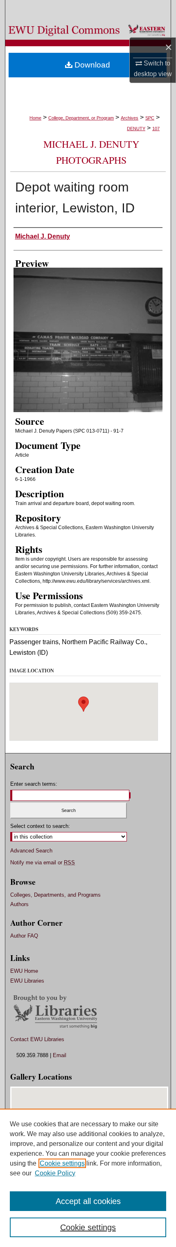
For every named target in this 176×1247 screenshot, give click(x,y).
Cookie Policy (55, 1173)
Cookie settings (62, 1163)
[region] (88, 1178)
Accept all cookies (88, 1201)
